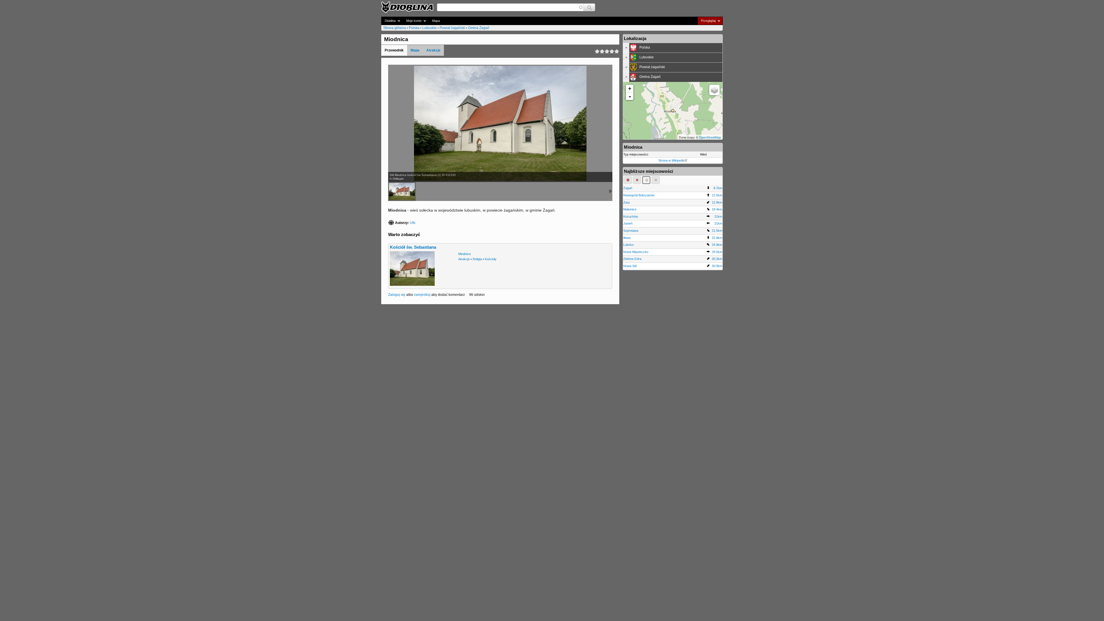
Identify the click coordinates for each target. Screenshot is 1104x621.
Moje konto (412, 21)
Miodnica (464, 254)
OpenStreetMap (710, 137)
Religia (477, 259)
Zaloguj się (396, 295)
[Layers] (714, 90)
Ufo (412, 223)
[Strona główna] (407, 7)
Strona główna (394, 28)
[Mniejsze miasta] (637, 180)
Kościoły (491, 259)
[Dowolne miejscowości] (655, 180)
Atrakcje (433, 50)
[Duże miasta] (628, 180)
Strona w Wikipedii (671, 160)
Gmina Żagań (478, 28)
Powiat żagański (452, 28)
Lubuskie (429, 28)
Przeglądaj (706, 21)
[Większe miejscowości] (646, 180)
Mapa (436, 20)
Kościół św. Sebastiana (413, 247)
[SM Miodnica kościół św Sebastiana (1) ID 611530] (402, 191)
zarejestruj (422, 295)
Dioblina (388, 21)
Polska (414, 28)
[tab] (672, 48)
